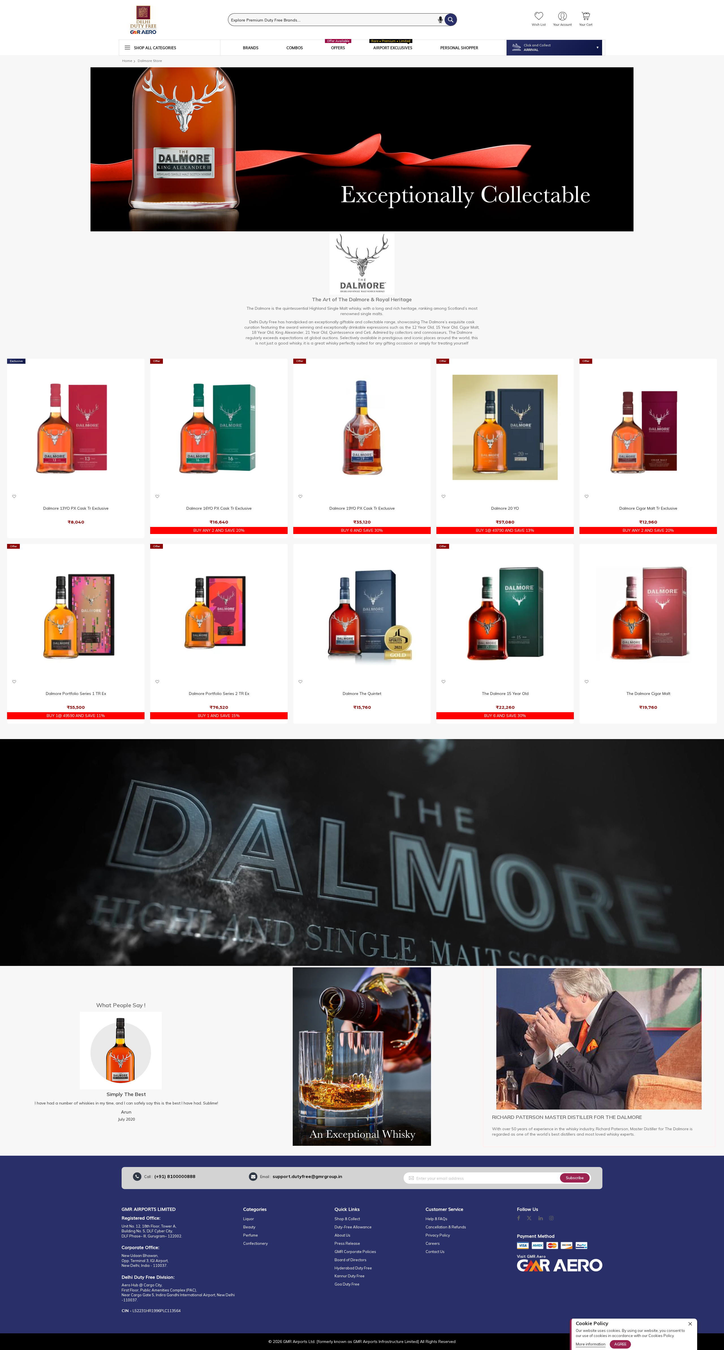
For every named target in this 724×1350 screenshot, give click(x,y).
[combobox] (342, 20)
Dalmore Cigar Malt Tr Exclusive (648, 508)
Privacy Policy (438, 1235)
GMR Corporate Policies (355, 1251)
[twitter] (529, 1218)
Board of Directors (351, 1260)
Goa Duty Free (347, 1284)
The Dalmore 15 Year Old (505, 693)
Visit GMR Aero (531, 1256)
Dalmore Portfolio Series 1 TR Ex (76, 693)
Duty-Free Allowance (353, 1227)
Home (127, 61)
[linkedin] (541, 1218)
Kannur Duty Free (350, 1276)
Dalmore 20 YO (505, 508)
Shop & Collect (347, 1218)
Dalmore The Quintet (362, 693)
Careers (433, 1243)
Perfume (250, 1235)
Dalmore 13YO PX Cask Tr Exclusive (76, 508)
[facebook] (518, 1218)
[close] (690, 1323)
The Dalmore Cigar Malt (648, 693)
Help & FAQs (436, 1218)
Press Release (347, 1243)
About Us (342, 1235)
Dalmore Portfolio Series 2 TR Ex (219, 693)
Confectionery (255, 1243)
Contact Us (435, 1251)
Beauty (249, 1227)
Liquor (248, 1218)
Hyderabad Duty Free (353, 1268)
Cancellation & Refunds (446, 1227)
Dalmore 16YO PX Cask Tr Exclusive (219, 508)
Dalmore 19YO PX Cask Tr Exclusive (362, 508)
